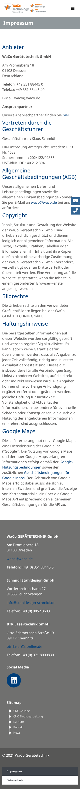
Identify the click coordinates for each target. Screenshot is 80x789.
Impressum (14, 771)
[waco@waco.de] (75, 201)
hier (66, 115)
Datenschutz (15, 780)
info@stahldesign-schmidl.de (31, 602)
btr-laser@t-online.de (24, 646)
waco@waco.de (44, 202)
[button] (73, 8)
